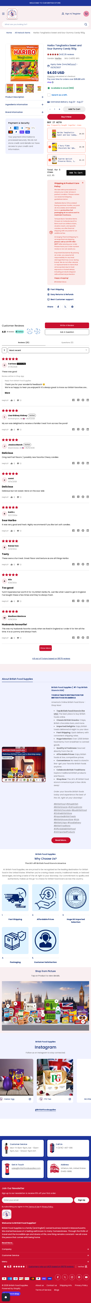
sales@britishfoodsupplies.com (26, 1168)
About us (40, 1285)
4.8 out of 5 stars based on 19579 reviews (51, 658)
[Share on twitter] (78, 400)
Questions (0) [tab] (67, 342)
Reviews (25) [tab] (23, 342)
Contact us (52, 1285)
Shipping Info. (66, 1285)
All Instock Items (22, 32)
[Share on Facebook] (58, 307)
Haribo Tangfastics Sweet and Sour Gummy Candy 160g (66, 135)
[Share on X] (65, 307)
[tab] (17, 679)
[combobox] (45, 24)
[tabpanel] (45, 764)
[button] (53, 54)
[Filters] (4, 350)
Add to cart (75, 173)
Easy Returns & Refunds (62, 294)
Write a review (67, 325)
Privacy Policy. (47, 1206)
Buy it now (66, 116)
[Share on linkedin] (87, 400)
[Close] (82, 182)
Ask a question (67, 332)
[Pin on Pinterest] (72, 307)
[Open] (6, 1297)
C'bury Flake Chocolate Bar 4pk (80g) (66, 148)
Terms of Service (43, 1290)
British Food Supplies (18, 1285)
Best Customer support (62, 299)
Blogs (56, 1290)
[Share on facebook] (73, 400)
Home (9, 32)
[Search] (85, 24)
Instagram (45, 1047)
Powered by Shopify (11, 1288)
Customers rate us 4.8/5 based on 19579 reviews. (51, 1266)
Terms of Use (34, 1206)
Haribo (58, 58)
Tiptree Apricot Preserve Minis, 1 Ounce (66, 161)
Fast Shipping (57, 289)
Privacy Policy (81, 1285)
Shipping (51, 76)
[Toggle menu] (3, 13)
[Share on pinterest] (83, 400)
